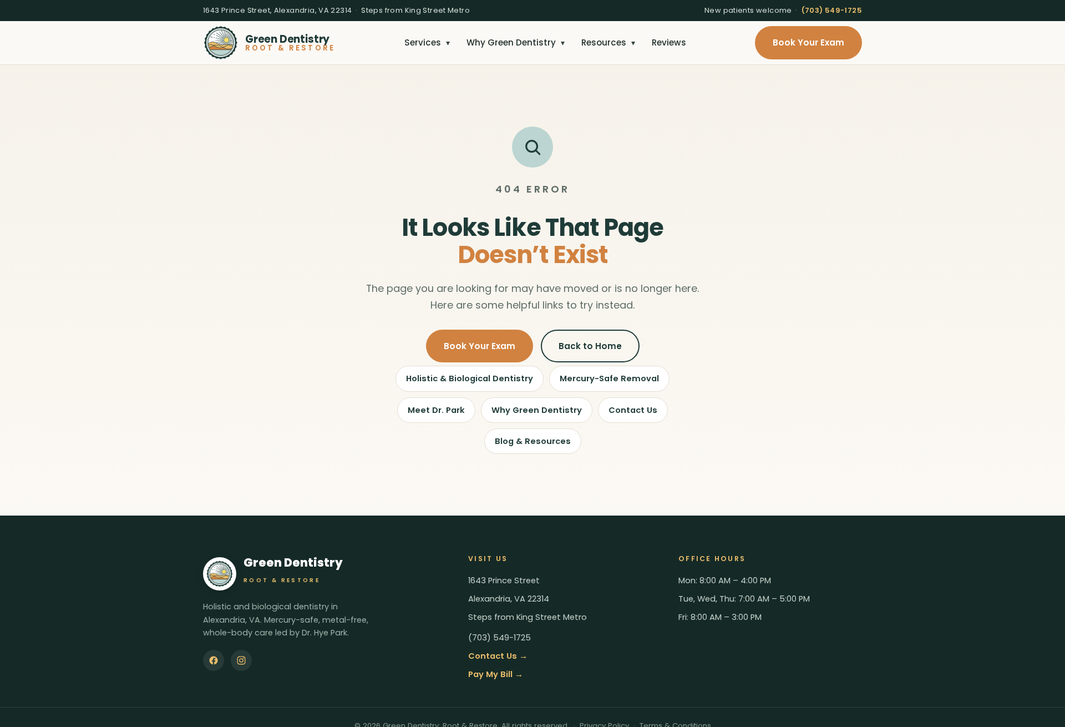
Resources (608, 42)
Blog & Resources (533, 441)
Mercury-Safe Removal (609, 378)
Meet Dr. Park (436, 410)
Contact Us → (498, 656)
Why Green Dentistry (515, 42)
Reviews (669, 42)
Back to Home (590, 346)
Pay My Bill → (495, 674)
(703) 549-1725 (832, 10)
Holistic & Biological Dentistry (469, 378)
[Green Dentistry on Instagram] (241, 660)
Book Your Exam (808, 42)
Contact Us (632, 410)
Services (427, 42)
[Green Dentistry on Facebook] (213, 660)
